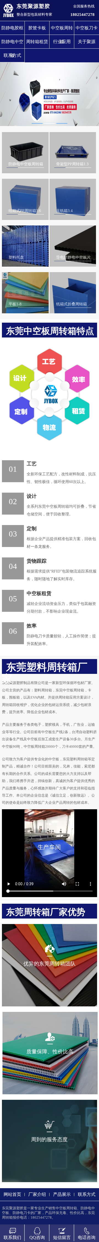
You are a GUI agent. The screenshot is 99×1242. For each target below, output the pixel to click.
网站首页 (12, 1194)
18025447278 (82, 14)
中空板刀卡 (87, 28)
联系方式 (12, 55)
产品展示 (62, 1194)
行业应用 (62, 41)
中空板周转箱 (62, 30)
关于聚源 (86, 41)
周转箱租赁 (37, 41)
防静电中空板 (12, 43)
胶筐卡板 (37, 28)
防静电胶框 (12, 28)
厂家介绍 (37, 1194)
